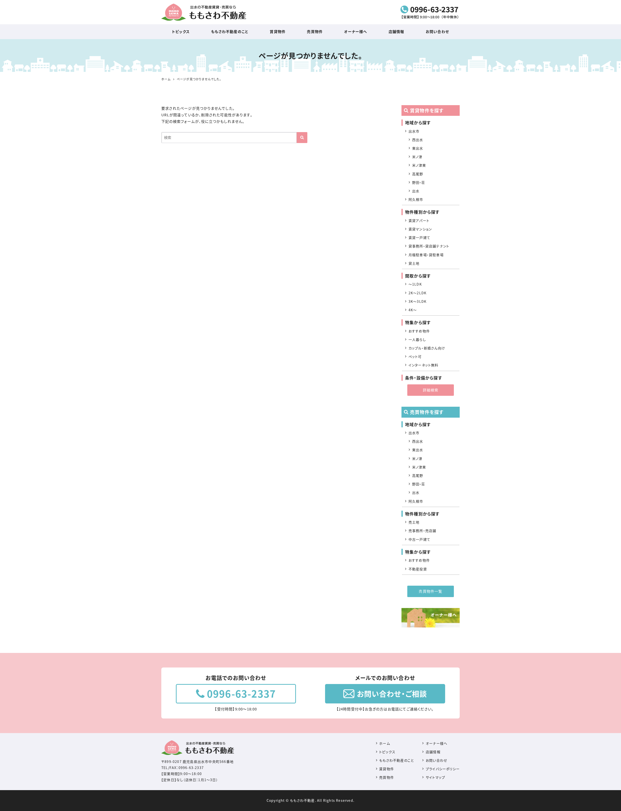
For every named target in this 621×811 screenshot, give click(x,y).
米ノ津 (417, 156)
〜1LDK (415, 284)
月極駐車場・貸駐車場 (426, 254)
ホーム (384, 743)
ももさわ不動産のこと (229, 31)
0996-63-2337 (241, 693)
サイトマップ (435, 777)
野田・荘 (418, 182)
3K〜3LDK (417, 301)
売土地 (414, 522)
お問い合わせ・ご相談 (392, 693)
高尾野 (417, 173)
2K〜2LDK (417, 292)
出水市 (414, 131)
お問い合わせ (437, 31)
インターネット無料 (424, 365)
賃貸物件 (278, 31)
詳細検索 (431, 390)
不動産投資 (418, 568)
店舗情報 (396, 31)
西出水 (417, 139)
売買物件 (315, 31)
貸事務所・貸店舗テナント (429, 246)
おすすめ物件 (419, 331)
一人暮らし (417, 339)
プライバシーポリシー (443, 768)
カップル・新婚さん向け (427, 348)
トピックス (181, 31)
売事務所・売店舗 (422, 530)
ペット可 (415, 356)
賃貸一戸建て (419, 237)
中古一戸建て (419, 539)
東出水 (417, 148)
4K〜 (413, 309)
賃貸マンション (420, 229)
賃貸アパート (419, 220)
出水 (415, 190)
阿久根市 (416, 199)
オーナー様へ (355, 31)
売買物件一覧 (430, 591)
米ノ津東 (419, 165)
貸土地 (414, 263)
